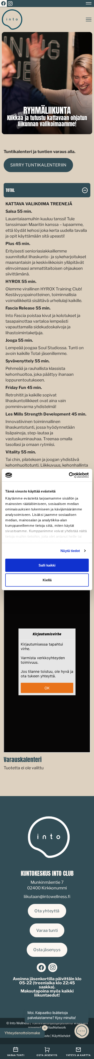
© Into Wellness (17, 1023)
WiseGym (80, 1023)
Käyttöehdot (61, 1036)
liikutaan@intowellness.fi (47, 896)
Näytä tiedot (70, 551)
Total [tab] (10, 190)
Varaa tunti (47, 930)
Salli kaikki (47, 565)
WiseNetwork (56, 1027)
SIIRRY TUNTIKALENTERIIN (38, 165)
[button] (22, 1033)
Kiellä (47, 580)
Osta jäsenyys (46, 949)
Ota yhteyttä (46, 910)
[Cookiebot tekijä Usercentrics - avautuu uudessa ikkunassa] (69, 475)
